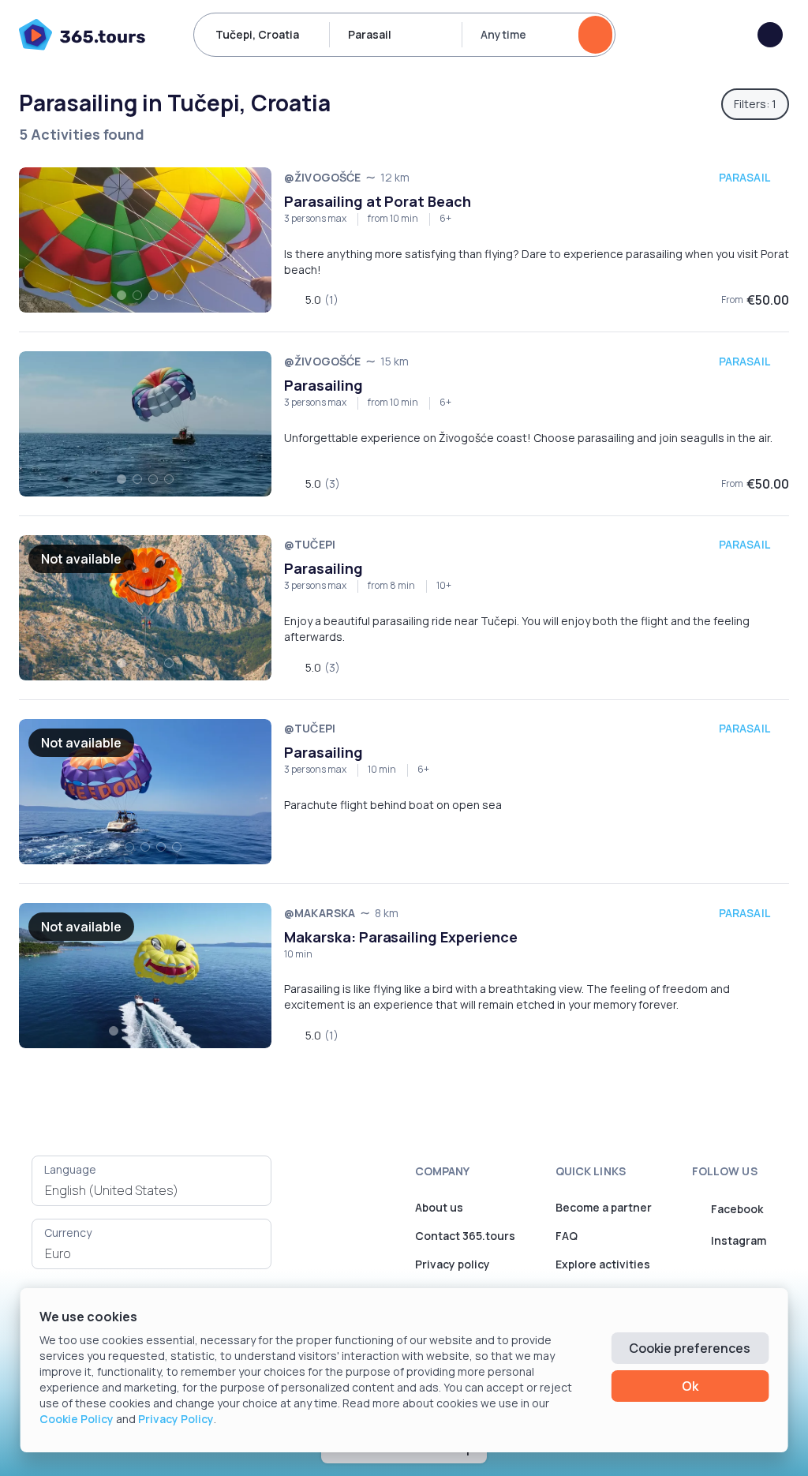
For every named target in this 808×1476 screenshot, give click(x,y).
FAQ (567, 1235)
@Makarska (319, 912)
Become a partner (604, 1207)
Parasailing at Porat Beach (377, 201)
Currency (68, 1232)
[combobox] (151, 1190)
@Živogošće (322, 177)
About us (439, 1207)
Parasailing (323, 385)
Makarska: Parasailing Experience (401, 936)
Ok (690, 1386)
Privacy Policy (176, 1418)
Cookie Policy (76, 1418)
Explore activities (603, 1264)
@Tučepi (309, 544)
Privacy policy (452, 1264)
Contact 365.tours (465, 1235)
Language (70, 1169)
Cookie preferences (689, 1348)
